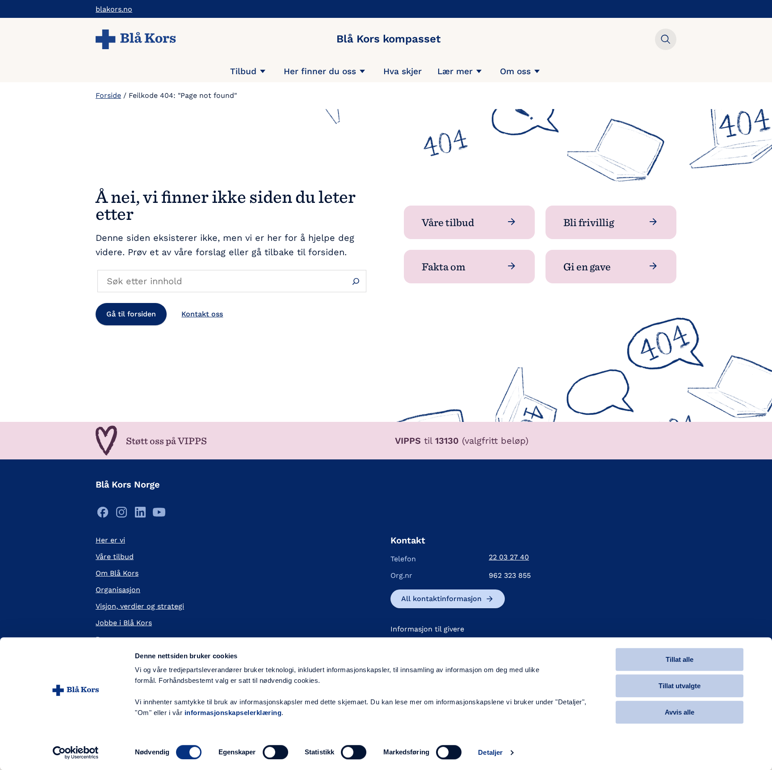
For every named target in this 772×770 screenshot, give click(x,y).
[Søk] (356, 281)
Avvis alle (679, 712)
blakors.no (114, 9)
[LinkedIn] (140, 514)
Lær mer (455, 71)
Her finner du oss (320, 71)
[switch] (275, 752)
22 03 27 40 (509, 557)
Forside (108, 95)
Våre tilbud (115, 556)
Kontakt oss (202, 314)
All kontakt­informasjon (441, 598)
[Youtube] (159, 514)
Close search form (665, 39)
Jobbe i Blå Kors (124, 623)
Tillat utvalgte (680, 686)
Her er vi (110, 540)
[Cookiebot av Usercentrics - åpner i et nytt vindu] (76, 752)
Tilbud (243, 71)
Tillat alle (679, 659)
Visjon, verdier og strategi (140, 606)
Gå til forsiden (131, 314)
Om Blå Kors (117, 573)
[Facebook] (103, 514)
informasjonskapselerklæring (233, 712)
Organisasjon (118, 589)
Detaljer (490, 752)
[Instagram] (121, 514)
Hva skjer (402, 71)
